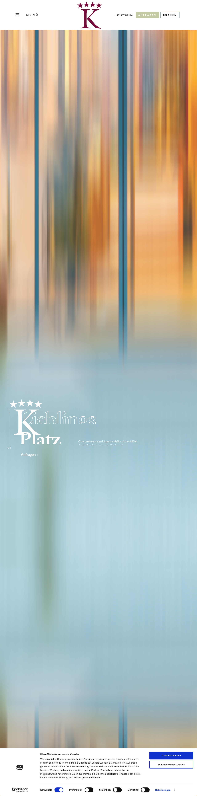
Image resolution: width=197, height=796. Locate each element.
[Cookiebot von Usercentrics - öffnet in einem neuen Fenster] (19, 790)
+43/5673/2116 (124, 15)
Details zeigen (163, 790)
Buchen (170, 15)
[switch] (89, 789)
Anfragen (147, 15)
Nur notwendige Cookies (171, 764)
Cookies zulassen (171, 755)
